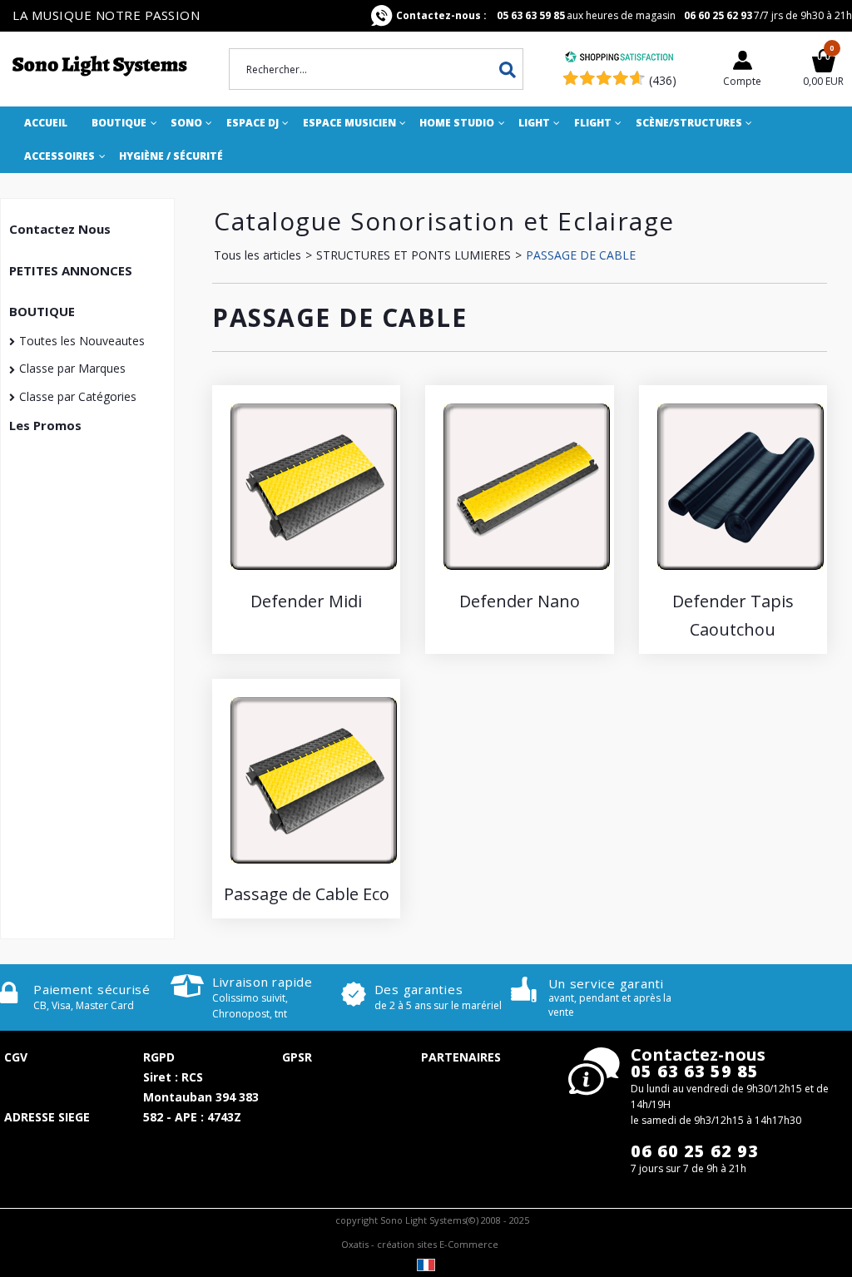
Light (534, 123)
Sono (186, 123)
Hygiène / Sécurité (171, 156)
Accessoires (59, 156)
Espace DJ (252, 123)
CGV (15, 1057)
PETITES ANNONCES (70, 270)
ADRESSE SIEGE (47, 1117)
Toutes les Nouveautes (82, 341)
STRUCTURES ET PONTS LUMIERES (413, 255)
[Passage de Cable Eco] (313, 867)
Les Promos (45, 425)
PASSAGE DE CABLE (581, 255)
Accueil (45, 123)
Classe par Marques (72, 368)
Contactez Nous (60, 228)
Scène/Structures (689, 123)
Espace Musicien (349, 123)
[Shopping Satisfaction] (619, 59)
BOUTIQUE (42, 311)
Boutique (119, 123)
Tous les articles (257, 255)
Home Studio (456, 123)
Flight (593, 123)
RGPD (159, 1057)
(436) (662, 80)
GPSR (297, 1057)
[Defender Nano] (526, 574)
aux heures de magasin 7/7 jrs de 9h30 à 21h (624, 15)
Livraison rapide (262, 981)
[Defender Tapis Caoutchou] (740, 574)
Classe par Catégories (77, 396)
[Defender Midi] (313, 574)
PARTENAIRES (461, 1057)
